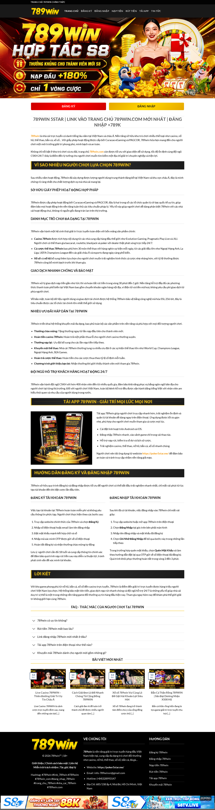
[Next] (185, 696)
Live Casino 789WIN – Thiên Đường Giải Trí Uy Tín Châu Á (48, 696)
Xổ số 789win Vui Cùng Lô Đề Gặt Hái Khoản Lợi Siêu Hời (127, 696)
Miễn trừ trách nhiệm (45, 767)
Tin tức (156, 11)
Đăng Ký (86, 11)
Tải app (144, 11)
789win (35, 136)
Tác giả (64, 767)
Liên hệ (73, 763)
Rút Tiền (131, 11)
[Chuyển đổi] (34, 620)
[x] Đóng (206, 798)
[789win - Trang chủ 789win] (45, 10)
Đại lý (72, 767)
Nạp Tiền (117, 11)
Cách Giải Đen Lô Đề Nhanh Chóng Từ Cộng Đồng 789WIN (88, 696)
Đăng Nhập (101, 11)
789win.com (97, 151)
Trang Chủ (71, 11)
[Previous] (30, 696)
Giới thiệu (38, 763)
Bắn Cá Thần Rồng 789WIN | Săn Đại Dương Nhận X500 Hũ (167, 696)
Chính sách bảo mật (56, 763)
